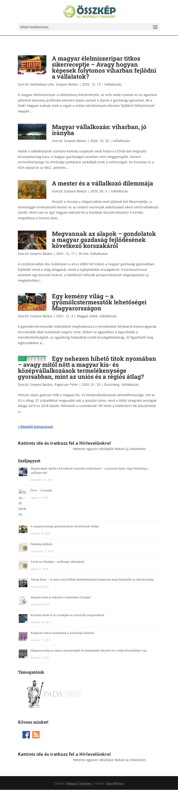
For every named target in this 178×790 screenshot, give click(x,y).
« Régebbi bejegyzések (35, 426)
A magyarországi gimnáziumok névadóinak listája (65, 526)
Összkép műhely (41, 544)
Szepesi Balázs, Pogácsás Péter (54, 384)
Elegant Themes (78, 783)
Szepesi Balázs (75, 141)
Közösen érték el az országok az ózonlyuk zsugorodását (67, 615)
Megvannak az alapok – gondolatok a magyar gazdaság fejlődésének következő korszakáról (104, 240)
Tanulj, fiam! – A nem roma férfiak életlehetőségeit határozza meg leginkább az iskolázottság (92, 579)
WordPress (115, 783)
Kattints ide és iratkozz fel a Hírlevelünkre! (64, 443)
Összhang (111, 384)
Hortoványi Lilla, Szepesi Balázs (54, 84)
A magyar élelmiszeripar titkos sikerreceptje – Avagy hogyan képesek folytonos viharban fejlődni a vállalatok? (104, 67)
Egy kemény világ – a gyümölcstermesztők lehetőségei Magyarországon (99, 302)
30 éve (84, 253)
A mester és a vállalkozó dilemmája (102, 183)
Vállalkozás (113, 84)
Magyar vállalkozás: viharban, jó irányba (99, 130)
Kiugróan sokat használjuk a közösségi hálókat (62, 633)
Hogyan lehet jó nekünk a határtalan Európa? (61, 597)
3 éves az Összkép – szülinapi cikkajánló (57, 561)
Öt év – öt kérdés (41, 490)
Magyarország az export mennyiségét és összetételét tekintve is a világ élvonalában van (89, 650)
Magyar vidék (87, 316)
